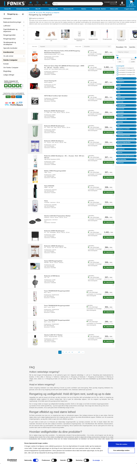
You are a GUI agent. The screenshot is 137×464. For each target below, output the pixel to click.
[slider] (117, 57)
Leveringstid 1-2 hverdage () (126, 68)
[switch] (54, 460)
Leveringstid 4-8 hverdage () (127, 72)
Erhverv (19, 96)
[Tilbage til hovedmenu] (23, 14)
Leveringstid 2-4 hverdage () (127, 70)
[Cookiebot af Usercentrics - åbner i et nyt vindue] (12, 460)
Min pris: (119, 59)
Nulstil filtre (132, 47)
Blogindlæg (7, 71)
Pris (117, 55)
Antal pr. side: (78, 46)
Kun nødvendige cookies (121, 450)
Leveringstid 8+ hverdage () (127, 74)
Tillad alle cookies (121, 444)
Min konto (122, 4)
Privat (8, 96)
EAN (13, 96)
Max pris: (133, 59)
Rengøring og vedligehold (14, 14)
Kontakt (6, 64)
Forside (31, 12)
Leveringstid (120, 66)
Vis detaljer (96, 460)
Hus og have (39, 12)
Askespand (7, 18)
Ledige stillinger (8, 75)
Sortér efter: (34, 46)
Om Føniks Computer (10, 67)
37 (79, 352)
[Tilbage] (4, 14)
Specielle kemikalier (10, 48)
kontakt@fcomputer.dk (109, 2)
